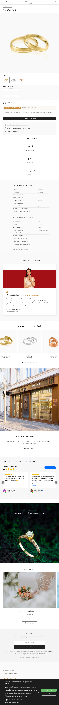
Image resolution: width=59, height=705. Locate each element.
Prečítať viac (28, 693)
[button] (3, 482)
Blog (4, 675)
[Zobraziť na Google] (4, 490)
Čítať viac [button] (34, 485)
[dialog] (29, 692)
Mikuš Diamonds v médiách (10, 673)
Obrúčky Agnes (30, 356)
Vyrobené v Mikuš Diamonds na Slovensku (18, 128)
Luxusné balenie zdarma (13, 131)
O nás (4, 668)
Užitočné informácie (8, 670)
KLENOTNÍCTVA (29, 448)
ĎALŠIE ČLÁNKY (29, 623)
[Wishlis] (52, 2)
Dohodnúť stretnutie (29, 118)
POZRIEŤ (29, 517)
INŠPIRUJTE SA (29, 614)
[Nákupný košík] (55, 2)
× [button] (57, 681)
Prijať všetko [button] (48, 690)
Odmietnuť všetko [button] (49, 694)
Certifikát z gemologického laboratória (17, 125)
